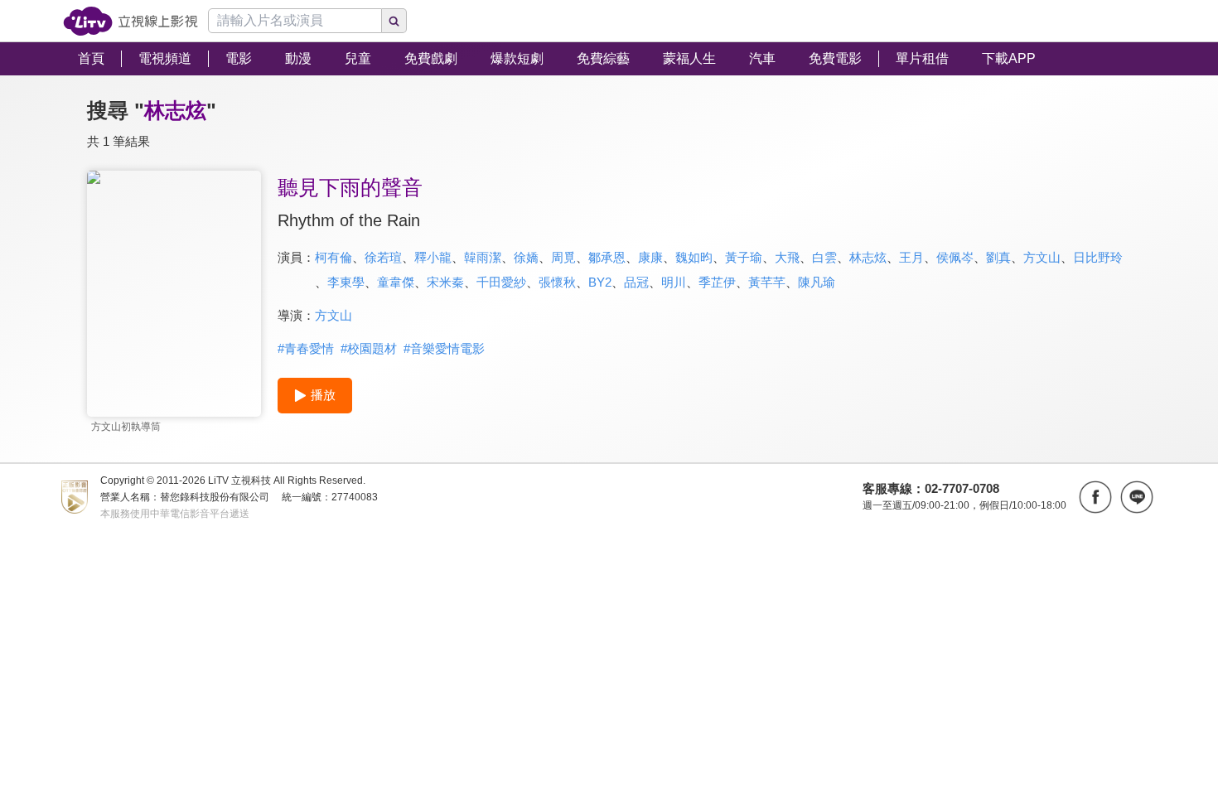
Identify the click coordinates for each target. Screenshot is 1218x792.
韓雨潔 (482, 257)
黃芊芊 (766, 282)
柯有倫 (333, 257)
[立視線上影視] (130, 21)
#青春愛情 (306, 348)
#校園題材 (369, 348)
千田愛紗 (501, 282)
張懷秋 (557, 282)
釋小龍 (433, 257)
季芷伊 (717, 282)
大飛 (787, 257)
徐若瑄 (383, 257)
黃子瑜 (743, 257)
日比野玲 (1098, 257)
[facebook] (1095, 497)
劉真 (998, 257)
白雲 (824, 257)
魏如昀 (694, 257)
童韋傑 (395, 282)
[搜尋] (394, 20)
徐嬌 (526, 257)
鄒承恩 (607, 257)
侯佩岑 (955, 257)
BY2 (599, 282)
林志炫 (868, 257)
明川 (673, 282)
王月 (911, 257)
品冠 (636, 282)
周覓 (563, 257)
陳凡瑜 (816, 282)
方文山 (1042, 257)
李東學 (346, 282)
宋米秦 (445, 282)
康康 (650, 257)
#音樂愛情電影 (444, 348)
